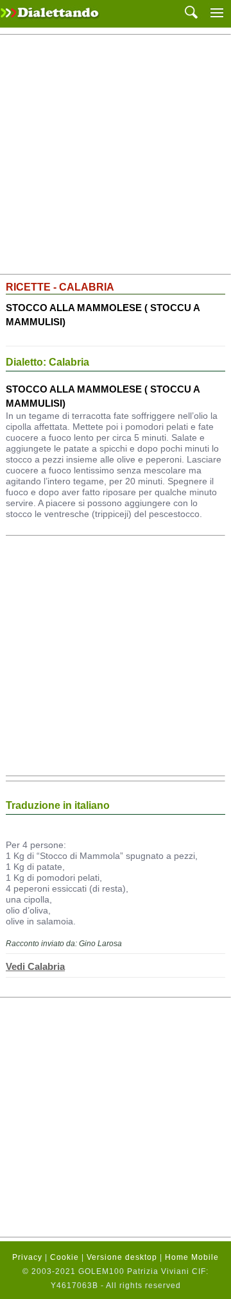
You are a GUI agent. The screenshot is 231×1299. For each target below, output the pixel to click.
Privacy (27, 1257)
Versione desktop (122, 1257)
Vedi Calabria (35, 966)
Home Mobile (192, 1257)
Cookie (64, 1257)
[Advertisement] (115, 154)
